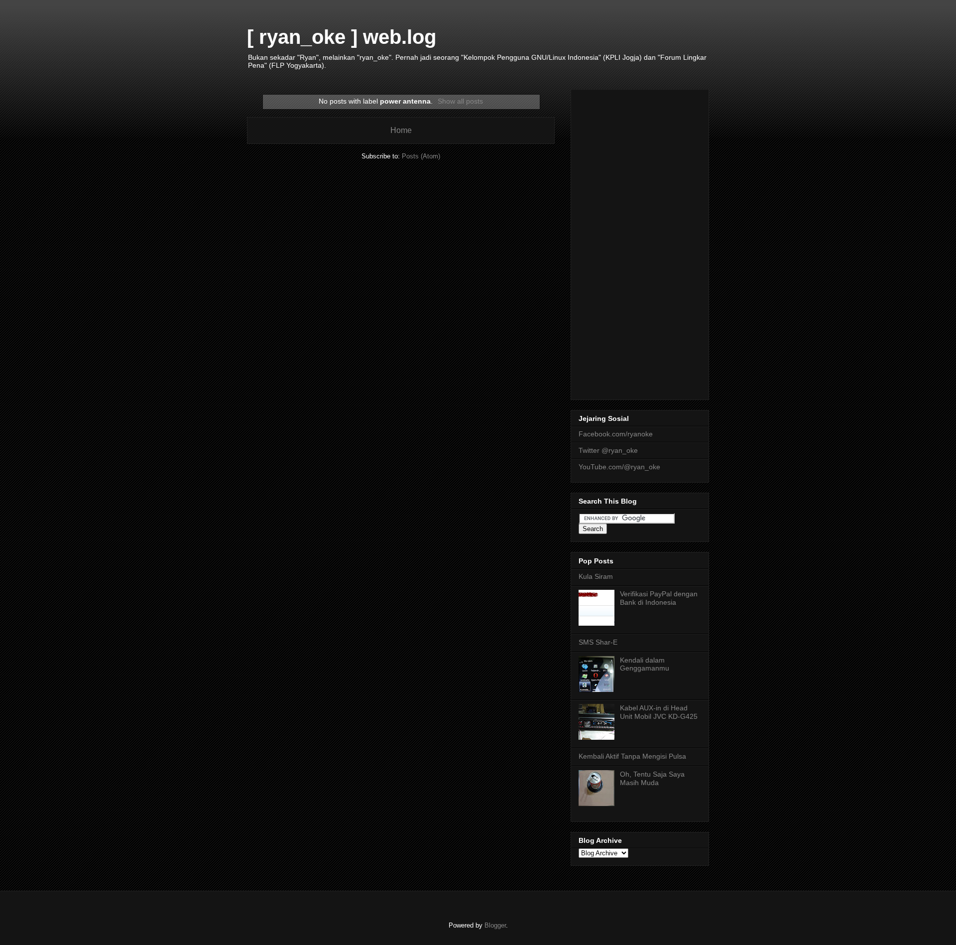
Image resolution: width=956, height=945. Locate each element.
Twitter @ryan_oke (608, 450)
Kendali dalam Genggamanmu (644, 664)
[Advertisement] (640, 242)
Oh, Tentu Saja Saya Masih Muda (652, 778)
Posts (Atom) (421, 156)
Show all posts (460, 101)
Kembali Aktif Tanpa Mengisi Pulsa (632, 756)
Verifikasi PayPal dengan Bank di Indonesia (659, 598)
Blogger (495, 925)
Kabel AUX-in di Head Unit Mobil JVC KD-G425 (659, 712)
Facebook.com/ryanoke (616, 434)
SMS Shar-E (598, 642)
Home (401, 130)
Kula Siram (596, 576)
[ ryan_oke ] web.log (341, 37)
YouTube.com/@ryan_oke (619, 467)
